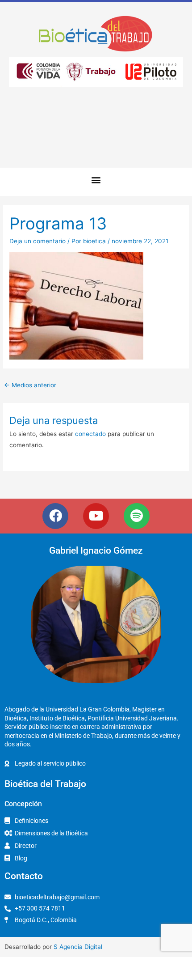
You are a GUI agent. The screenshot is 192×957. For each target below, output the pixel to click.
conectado (90, 433)
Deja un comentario (37, 241)
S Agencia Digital (78, 946)
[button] (96, 179)
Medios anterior (30, 385)
